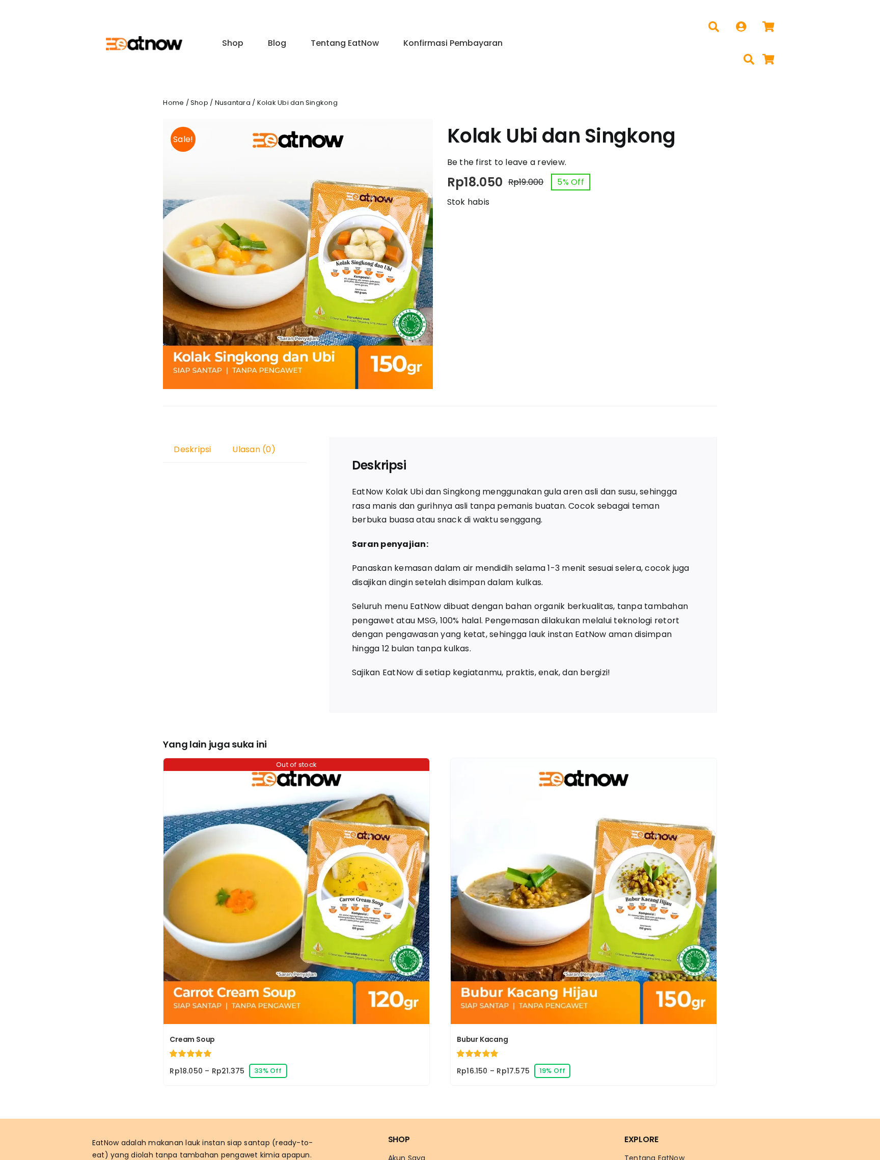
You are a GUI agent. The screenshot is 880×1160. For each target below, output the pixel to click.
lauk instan (205, 1143)
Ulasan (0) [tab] (253, 449)
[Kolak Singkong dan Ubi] (298, 254)
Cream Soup (192, 1039)
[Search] (713, 27)
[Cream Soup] (296, 765)
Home (173, 102)
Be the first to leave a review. (506, 162)
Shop (199, 102)
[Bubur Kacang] (584, 765)
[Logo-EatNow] (144, 40)
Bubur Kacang (482, 1039)
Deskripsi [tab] (192, 449)
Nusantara (233, 102)
